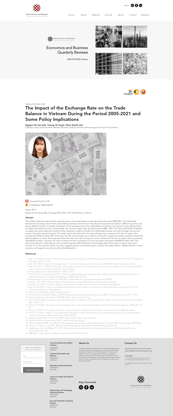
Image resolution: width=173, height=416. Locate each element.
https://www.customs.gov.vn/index (80, 318)
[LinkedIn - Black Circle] (140, 5)
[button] (108, 15)
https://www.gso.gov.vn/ (74, 320)
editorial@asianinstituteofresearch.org (138, 351)
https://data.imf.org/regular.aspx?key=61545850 (90, 279)
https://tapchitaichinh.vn (124, 264)
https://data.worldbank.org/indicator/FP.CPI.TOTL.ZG (63, 333)
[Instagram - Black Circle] (132, 5)
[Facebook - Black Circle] (136, 5)
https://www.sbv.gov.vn (60, 292)
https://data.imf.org (80, 297)
